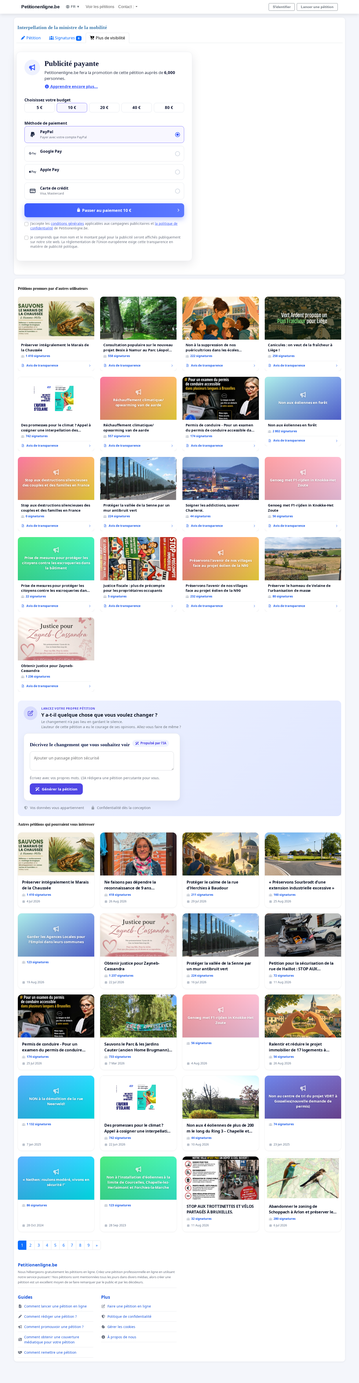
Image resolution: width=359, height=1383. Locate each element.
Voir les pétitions (100, 7)
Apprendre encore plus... (73, 86)
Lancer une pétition (317, 7)
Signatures (67, 38)
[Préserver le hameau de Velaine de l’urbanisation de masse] (303, 574)
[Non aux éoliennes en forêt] (303, 411)
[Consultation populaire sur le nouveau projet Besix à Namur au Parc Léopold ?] (138, 334)
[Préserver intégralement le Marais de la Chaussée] (56, 334)
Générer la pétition (59, 789)
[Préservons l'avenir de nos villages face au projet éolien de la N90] (220, 574)
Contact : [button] (126, 7)
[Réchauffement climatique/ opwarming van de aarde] (138, 414)
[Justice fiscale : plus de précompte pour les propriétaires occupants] (138, 574)
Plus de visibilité (110, 38)
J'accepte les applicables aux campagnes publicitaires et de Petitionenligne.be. (104, 225)
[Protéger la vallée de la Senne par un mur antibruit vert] (138, 494)
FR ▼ (75, 7)
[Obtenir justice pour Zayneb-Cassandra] (56, 654)
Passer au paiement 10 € (106, 210)
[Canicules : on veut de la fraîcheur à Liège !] (303, 334)
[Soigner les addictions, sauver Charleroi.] (220, 494)
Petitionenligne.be (40, 6)
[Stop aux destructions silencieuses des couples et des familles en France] (56, 494)
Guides (25, 1297)
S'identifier (282, 7)
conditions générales (67, 223)
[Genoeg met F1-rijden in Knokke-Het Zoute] (303, 494)
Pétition (33, 38)
